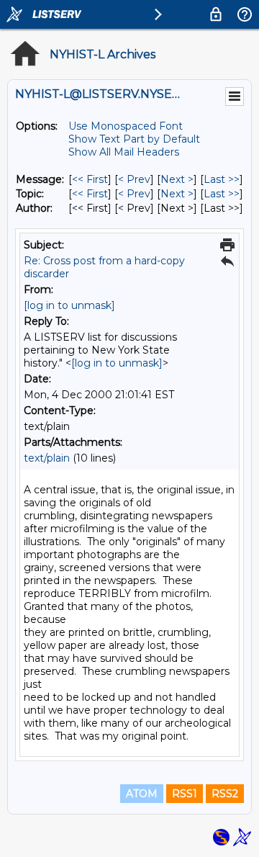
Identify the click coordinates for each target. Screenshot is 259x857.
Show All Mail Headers (123, 151)
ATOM (142, 793)
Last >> (222, 179)
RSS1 (184, 793)
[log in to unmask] (69, 305)
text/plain (47, 458)
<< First (90, 179)
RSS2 (225, 793)
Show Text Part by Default (134, 139)
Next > (177, 179)
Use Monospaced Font (125, 126)
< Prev (134, 179)
